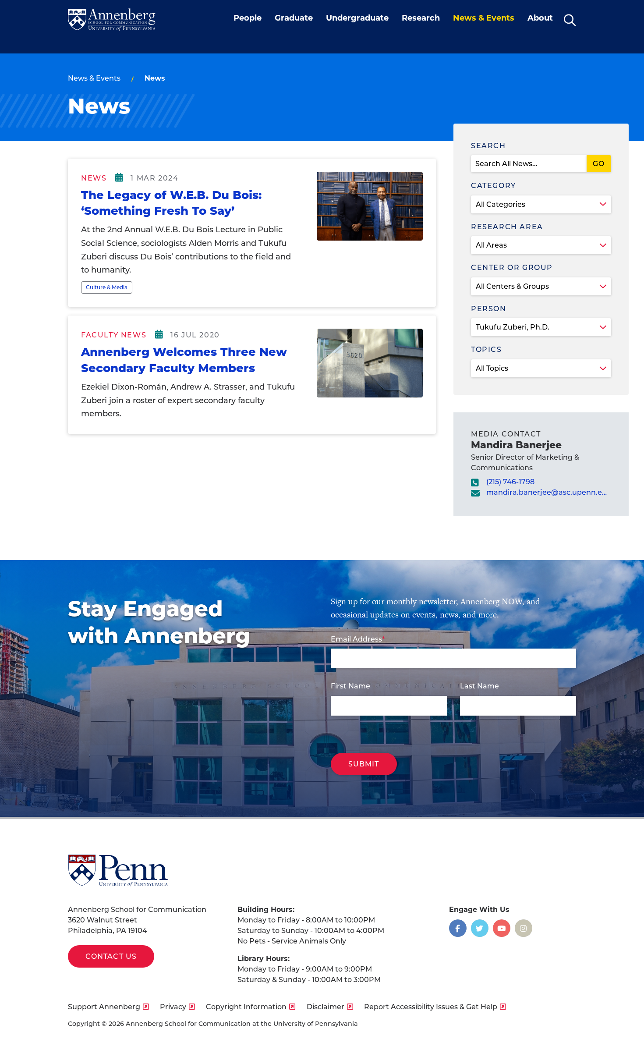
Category (493, 185)
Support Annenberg (104, 1007)
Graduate (294, 18)
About (540, 18)
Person (488, 309)
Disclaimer (325, 1007)
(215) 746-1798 (510, 482)
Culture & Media (106, 287)
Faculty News (113, 335)
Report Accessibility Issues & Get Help (430, 1007)
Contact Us (111, 956)
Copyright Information (246, 1007)
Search (488, 146)
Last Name (479, 686)
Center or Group (512, 267)
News (93, 178)
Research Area (507, 227)
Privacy (173, 1007)
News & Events (483, 18)
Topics (486, 349)
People (248, 18)
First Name (350, 686)
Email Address (356, 639)
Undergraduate (357, 18)
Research (421, 18)
